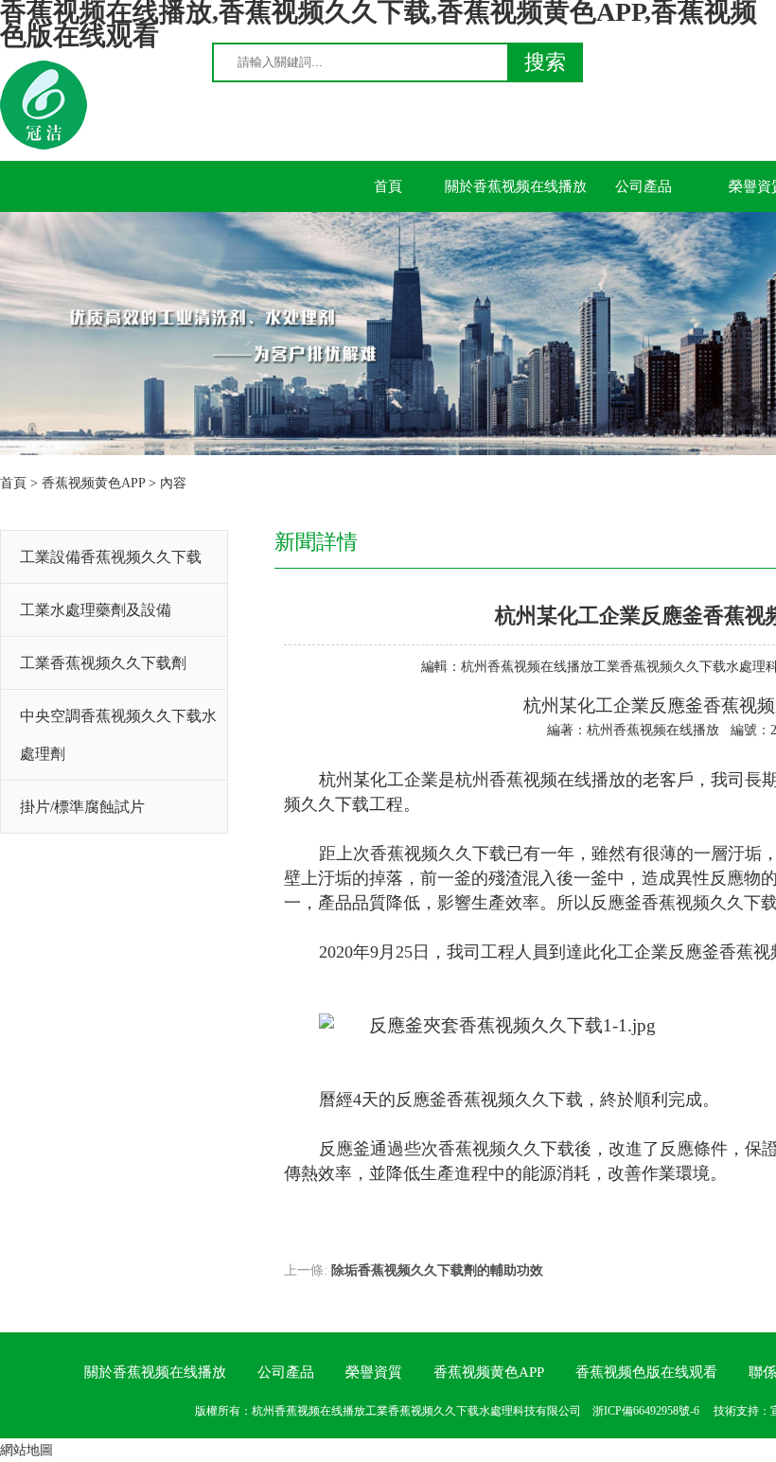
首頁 (388, 186)
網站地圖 (26, 1450)
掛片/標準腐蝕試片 (82, 807)
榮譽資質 (373, 1372)
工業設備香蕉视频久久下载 (111, 557)
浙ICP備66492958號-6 (645, 1411)
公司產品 (643, 186)
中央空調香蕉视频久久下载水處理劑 (118, 735)
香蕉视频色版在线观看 (646, 1372)
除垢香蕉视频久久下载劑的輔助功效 (437, 1270)
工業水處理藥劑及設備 (95, 610)
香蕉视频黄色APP (93, 483)
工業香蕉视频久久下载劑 (103, 663)
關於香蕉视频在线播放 (516, 186)
